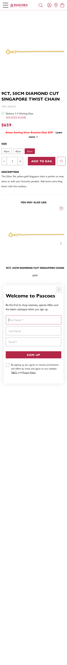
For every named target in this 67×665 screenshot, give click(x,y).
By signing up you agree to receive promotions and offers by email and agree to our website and (35, 368)
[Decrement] (4, 161)
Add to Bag (41, 161)
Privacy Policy (29, 372)
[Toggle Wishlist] (61, 208)
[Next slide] (61, 243)
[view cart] (62, 5)
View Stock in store (16, 117)
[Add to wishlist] (61, 161)
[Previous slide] (6, 243)
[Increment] (20, 161)
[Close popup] (59, 289)
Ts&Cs (14, 372)
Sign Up (33, 355)
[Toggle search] (41, 4)
